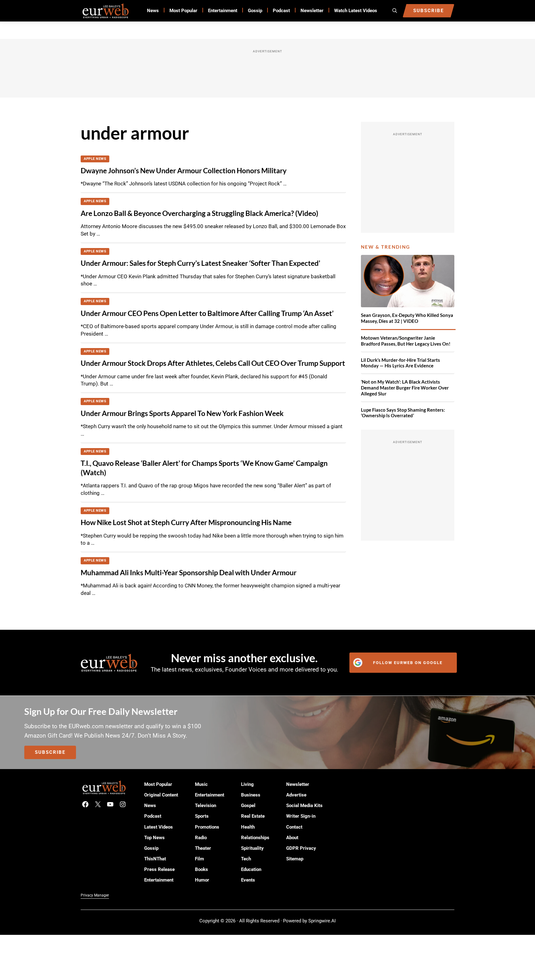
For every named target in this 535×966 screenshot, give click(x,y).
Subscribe (50, 752)
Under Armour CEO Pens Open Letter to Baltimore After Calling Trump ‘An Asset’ (207, 313)
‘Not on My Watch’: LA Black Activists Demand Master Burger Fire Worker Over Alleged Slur (405, 387)
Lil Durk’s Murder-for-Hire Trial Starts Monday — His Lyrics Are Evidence (400, 363)
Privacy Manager (95, 895)
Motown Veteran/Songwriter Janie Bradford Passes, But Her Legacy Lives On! (405, 341)
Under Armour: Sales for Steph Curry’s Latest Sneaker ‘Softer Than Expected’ (200, 263)
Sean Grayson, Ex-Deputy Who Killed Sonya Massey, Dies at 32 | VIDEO (407, 318)
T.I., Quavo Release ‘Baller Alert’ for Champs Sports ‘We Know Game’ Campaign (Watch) (204, 467)
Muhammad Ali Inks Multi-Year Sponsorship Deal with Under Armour (188, 572)
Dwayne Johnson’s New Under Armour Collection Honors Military (183, 170)
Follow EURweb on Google (408, 662)
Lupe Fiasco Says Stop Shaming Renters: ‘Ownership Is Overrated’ (403, 412)
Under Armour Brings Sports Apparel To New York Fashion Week (182, 413)
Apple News (95, 159)
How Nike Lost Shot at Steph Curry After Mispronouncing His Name (186, 522)
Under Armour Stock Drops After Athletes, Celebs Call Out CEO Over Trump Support (213, 363)
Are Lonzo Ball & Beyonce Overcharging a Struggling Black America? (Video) (199, 213)
